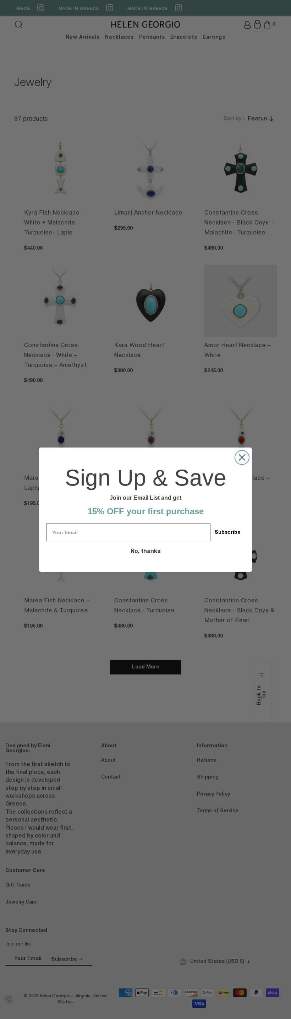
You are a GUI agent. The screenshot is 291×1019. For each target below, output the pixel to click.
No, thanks (146, 551)
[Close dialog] (242, 457)
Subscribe (228, 532)
